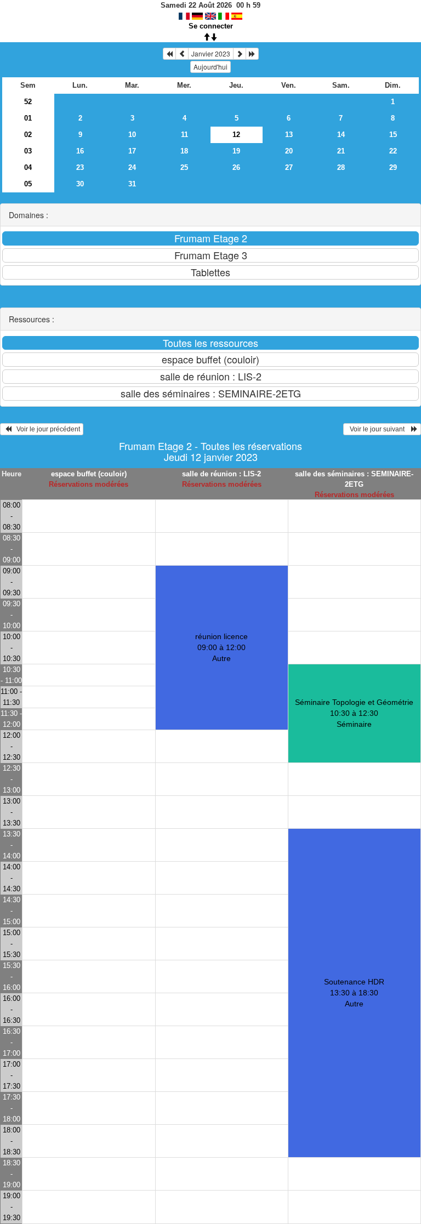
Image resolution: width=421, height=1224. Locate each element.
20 (289, 151)
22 (393, 151)
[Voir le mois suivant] (239, 54)
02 (28, 134)
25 (184, 167)
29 (393, 167)
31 (132, 184)
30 (80, 184)
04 (28, 167)
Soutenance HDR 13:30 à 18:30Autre (354, 992)
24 (132, 167)
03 (28, 151)
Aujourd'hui (210, 66)
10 (132, 134)
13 (289, 134)
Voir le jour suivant (378, 429)
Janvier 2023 (210, 53)
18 (184, 151)
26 (236, 167)
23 (80, 167)
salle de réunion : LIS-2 (221, 474)
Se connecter (211, 26)
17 (132, 151)
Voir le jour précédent (46, 429)
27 (289, 167)
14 (341, 134)
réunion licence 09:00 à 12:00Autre (221, 647)
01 (28, 118)
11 (184, 134)
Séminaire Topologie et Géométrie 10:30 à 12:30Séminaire (354, 713)
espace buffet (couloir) (89, 474)
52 (28, 102)
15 (393, 134)
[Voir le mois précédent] (182, 54)
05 (28, 184)
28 (341, 167)
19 (236, 151)
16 (80, 151)
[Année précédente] (169, 54)
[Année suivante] (252, 54)
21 (341, 151)
